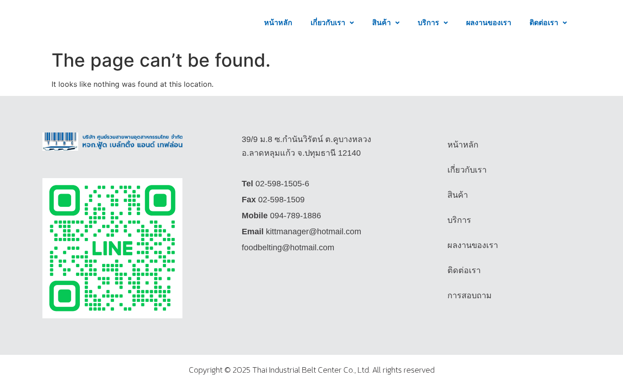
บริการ (428, 22)
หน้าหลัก (278, 22)
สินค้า (381, 22)
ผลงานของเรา (488, 22)
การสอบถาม (469, 295)
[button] (332, 22)
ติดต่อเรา (544, 22)
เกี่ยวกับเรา (328, 22)
